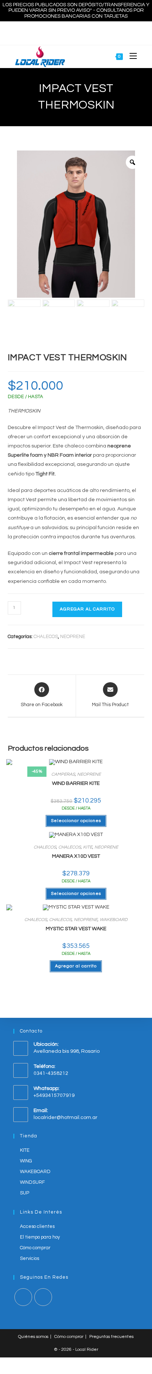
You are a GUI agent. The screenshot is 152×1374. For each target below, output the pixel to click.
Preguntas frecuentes (111, 1336)
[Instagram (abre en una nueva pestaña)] (74, 32)
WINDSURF (32, 1182)
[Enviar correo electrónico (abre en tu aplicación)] (83, 32)
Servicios (29, 1258)
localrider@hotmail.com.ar (65, 1117)
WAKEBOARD (113, 919)
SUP (24, 1193)
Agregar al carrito (87, 609)
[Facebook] (23, 1297)
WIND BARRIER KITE (76, 783)
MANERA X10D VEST (76, 856)
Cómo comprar (35, 1247)
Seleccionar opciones (76, 820)
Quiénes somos (33, 1336)
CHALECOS (46, 636)
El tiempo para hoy (40, 1237)
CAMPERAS (63, 774)
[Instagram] (43, 1297)
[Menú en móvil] (130, 56)
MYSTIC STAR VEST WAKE (76, 928)
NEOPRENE (72, 636)
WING (26, 1161)
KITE (87, 847)
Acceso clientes (37, 1226)
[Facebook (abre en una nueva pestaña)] (67, 32)
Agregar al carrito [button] (76, 966)
